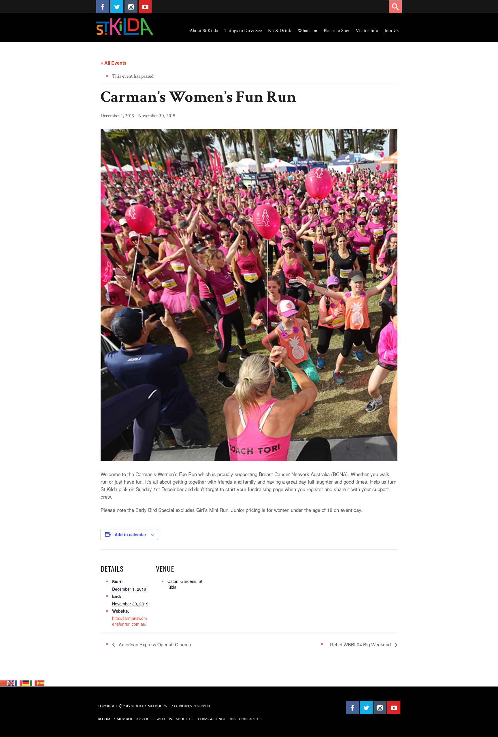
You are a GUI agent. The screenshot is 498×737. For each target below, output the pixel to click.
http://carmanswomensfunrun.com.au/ (129, 621)
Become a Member (115, 719)
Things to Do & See (243, 30)
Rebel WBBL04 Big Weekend (361, 644)
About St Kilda (204, 30)
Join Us (391, 30)
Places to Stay (336, 30)
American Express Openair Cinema (154, 644)
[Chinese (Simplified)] (3, 682)
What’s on (307, 30)
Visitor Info (367, 30)
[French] (18, 682)
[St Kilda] (124, 26)
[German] (26, 682)
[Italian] (33, 682)
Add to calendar (130, 534)
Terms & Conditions (216, 719)
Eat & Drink (279, 30)
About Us (184, 719)
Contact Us (250, 719)
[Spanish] (41, 682)
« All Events (114, 62)
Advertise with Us (154, 719)
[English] (11, 682)
